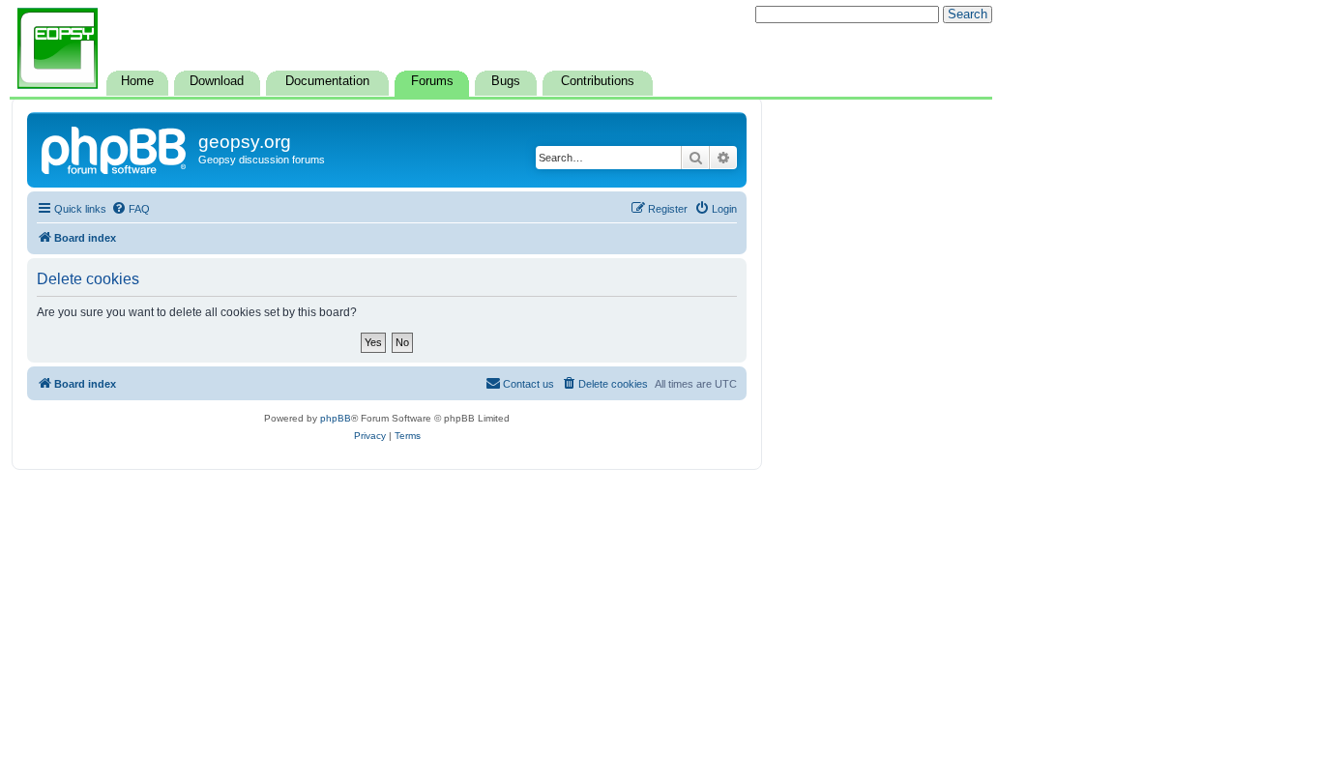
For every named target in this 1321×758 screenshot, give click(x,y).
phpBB (335, 418)
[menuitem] (130, 208)
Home (137, 81)
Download (217, 81)
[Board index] (115, 148)
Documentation (327, 81)
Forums (432, 81)
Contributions (597, 81)
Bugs (505, 81)
